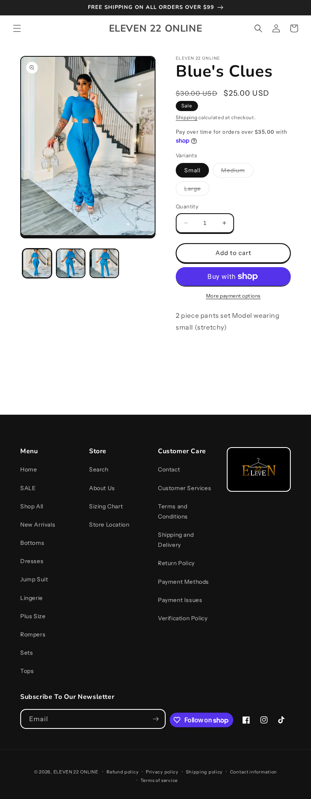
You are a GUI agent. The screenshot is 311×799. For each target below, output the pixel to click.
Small (192, 170)
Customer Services (184, 488)
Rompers (32, 634)
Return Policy (176, 563)
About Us (102, 488)
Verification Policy (182, 618)
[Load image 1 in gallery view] (37, 263)
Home (28, 469)
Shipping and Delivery (176, 539)
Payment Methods (183, 581)
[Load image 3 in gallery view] (104, 263)
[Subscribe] (156, 719)
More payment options (233, 296)
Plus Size (32, 616)
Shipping (187, 117)
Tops (27, 671)
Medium (237, 172)
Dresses (31, 561)
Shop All (31, 506)
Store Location (109, 524)
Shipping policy (204, 772)
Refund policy (122, 772)
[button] (17, 28)
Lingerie (31, 598)
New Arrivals (37, 524)
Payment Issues (180, 600)
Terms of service (159, 780)
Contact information (253, 772)
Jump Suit (34, 579)
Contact (169, 469)
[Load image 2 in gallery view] (70, 263)
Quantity (187, 206)
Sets (26, 652)
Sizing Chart (106, 506)
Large (196, 190)
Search (99, 469)
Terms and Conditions (173, 511)
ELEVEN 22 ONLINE (76, 772)
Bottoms (32, 542)
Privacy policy (162, 772)
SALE (28, 488)
